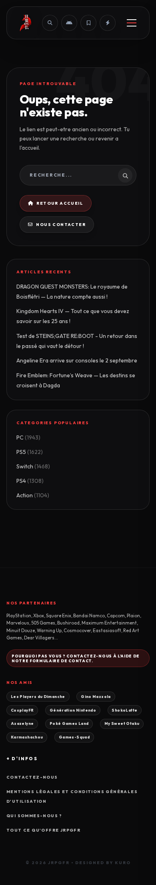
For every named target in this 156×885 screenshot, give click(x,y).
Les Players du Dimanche (38, 696)
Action (32, 495)
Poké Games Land (69, 723)
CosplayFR (22, 710)
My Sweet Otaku (121, 723)
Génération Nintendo (73, 710)
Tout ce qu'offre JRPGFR (43, 830)
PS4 (30, 480)
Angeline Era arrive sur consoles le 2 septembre (76, 360)
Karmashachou (27, 736)
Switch (33, 466)
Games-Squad (74, 736)
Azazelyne (22, 723)
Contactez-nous (32, 777)
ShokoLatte (124, 710)
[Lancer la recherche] (125, 175)
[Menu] (132, 23)
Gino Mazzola (96, 696)
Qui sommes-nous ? (34, 815)
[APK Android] (69, 23)
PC (28, 437)
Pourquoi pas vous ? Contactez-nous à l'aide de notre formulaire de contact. (76, 658)
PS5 (29, 452)
